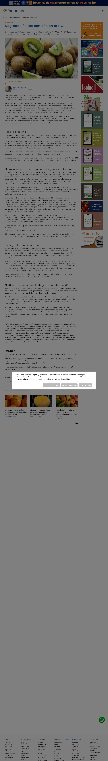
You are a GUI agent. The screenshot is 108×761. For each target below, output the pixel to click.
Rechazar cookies (69, 385)
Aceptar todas (85, 385)
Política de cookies (62, 379)
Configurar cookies (51, 385)
